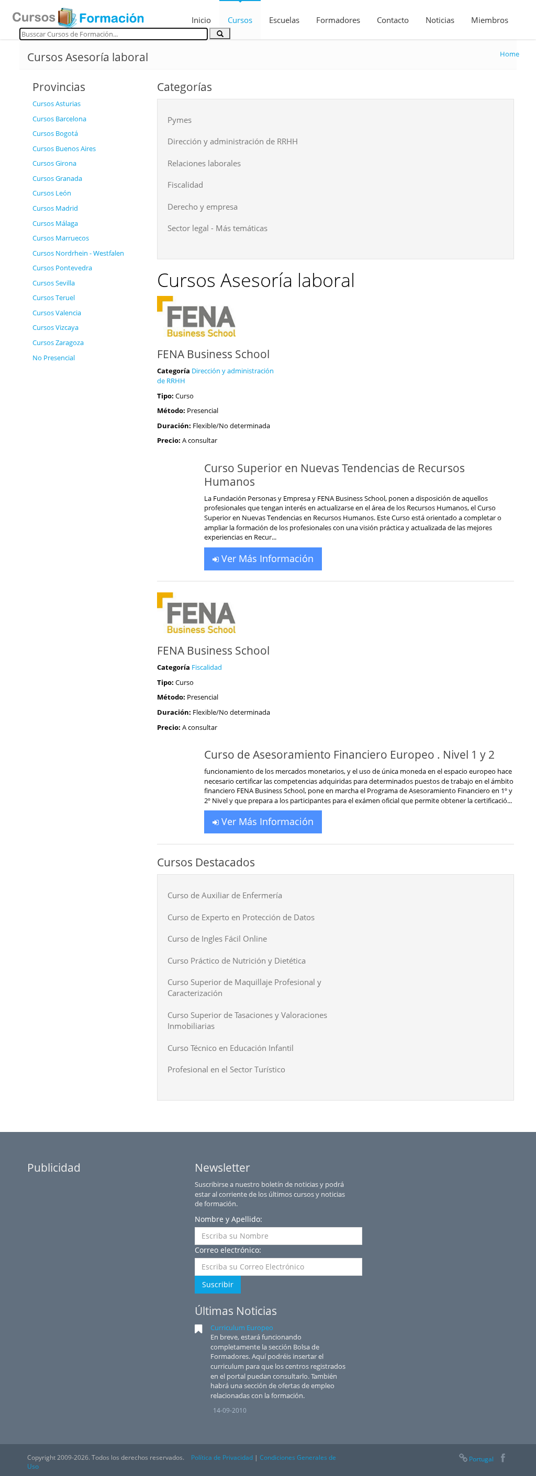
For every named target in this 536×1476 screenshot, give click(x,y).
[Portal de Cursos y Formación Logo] (78, 14)
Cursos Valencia (56, 312)
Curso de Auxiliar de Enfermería (225, 895)
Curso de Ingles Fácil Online (217, 938)
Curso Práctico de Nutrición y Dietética (237, 960)
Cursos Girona (54, 163)
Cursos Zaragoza (58, 342)
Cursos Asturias (56, 103)
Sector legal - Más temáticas (217, 228)
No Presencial (53, 357)
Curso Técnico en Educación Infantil (231, 1048)
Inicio (201, 20)
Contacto (393, 20)
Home (509, 54)
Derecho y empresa (203, 206)
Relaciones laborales (204, 163)
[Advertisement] (87, 524)
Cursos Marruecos (60, 238)
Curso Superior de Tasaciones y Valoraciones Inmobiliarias (247, 1020)
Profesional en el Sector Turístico (226, 1069)
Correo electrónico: (228, 1250)
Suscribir (217, 1284)
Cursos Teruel (53, 297)
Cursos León (51, 193)
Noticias (440, 20)
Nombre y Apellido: (228, 1219)
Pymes (180, 120)
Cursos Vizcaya (55, 327)
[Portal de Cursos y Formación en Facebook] (503, 1459)
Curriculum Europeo (241, 1327)
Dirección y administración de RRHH (233, 141)
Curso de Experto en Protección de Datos (241, 917)
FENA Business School (213, 354)
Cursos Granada (57, 178)
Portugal (481, 1459)
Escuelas (284, 20)
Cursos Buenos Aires (64, 148)
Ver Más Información (266, 558)
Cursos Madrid (55, 208)
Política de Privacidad (222, 1457)
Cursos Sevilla (53, 283)
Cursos (240, 20)
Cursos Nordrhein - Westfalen (78, 253)
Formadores (338, 20)
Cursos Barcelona (59, 118)
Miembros (489, 20)
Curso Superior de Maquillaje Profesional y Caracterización (244, 987)
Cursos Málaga (55, 223)
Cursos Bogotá (55, 133)
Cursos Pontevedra (62, 267)
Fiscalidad (185, 184)
